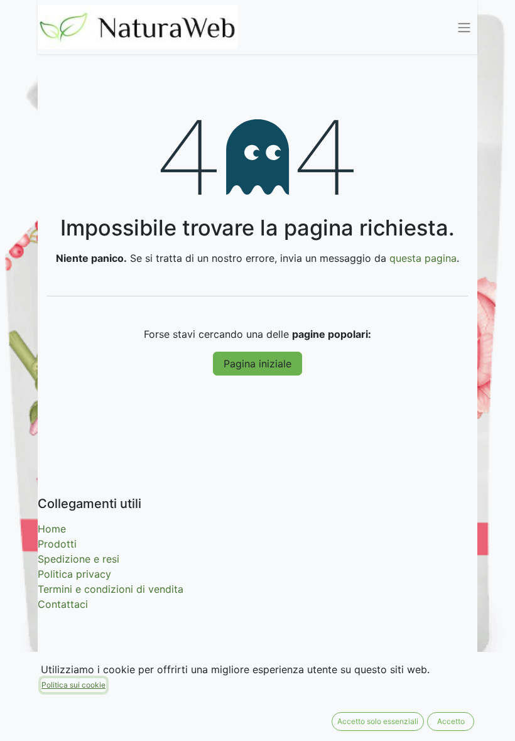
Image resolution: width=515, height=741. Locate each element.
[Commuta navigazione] (464, 27)
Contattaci (63, 604)
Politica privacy (74, 574)
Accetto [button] (451, 721)
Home (52, 528)
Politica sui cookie (73, 685)
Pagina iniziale (257, 363)
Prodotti (57, 544)
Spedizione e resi (78, 559)
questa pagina (423, 258)
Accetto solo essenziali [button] (377, 721)
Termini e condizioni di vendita (110, 589)
